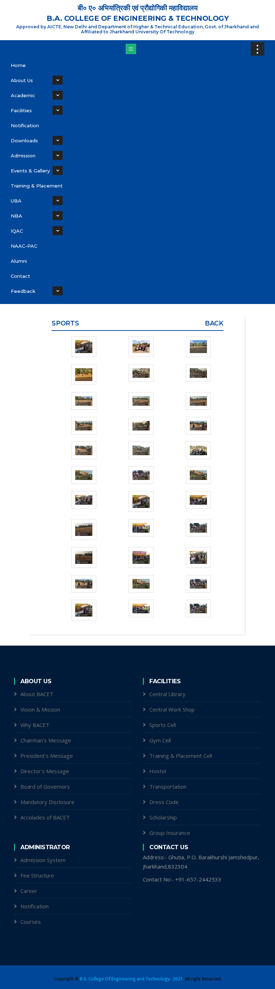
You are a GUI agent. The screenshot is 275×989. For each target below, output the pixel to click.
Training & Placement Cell (180, 755)
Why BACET (34, 724)
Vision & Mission (40, 709)
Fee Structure (37, 875)
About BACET (36, 694)
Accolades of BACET (45, 817)
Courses (30, 921)
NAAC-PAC (24, 246)
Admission (23, 155)
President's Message (46, 755)
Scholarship (163, 817)
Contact (20, 276)
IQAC (17, 231)
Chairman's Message (45, 740)
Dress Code (164, 801)
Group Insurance (169, 832)
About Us (22, 80)
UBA (16, 201)
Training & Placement (37, 186)
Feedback (23, 291)
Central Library (167, 694)
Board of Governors (45, 786)
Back (214, 323)
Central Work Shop (172, 709)
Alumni (19, 261)
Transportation (168, 786)
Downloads (24, 140)
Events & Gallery (30, 170)
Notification (25, 125)
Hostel (157, 771)
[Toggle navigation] (131, 49)
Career (28, 890)
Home (18, 65)
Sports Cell (162, 724)
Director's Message (44, 771)
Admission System (43, 860)
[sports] (80, 346)
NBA (16, 216)
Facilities (21, 110)
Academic (23, 95)
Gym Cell (160, 740)
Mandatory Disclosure (47, 801)
